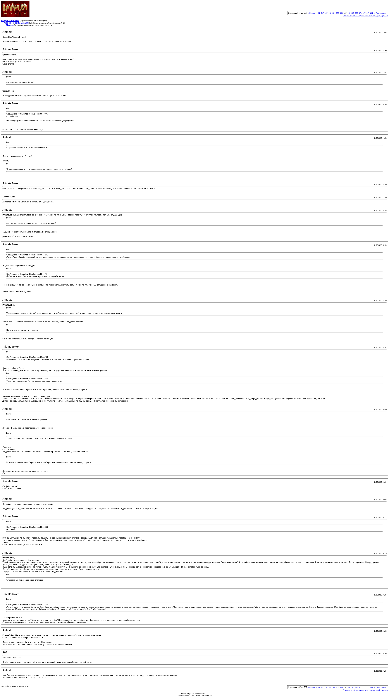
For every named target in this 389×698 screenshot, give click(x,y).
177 (364, 13)
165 (337, 13)
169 (352, 13)
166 (341, 13)
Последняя (381, 13)
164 (333, 13)
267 (371, 13)
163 (330, 13)
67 (319, 13)
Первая (311, 13)
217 (368, 13)
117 (322, 13)
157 (326, 13)
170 (356, 13)
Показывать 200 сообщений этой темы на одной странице (365, 16)
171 (360, 13)
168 (349, 13)
